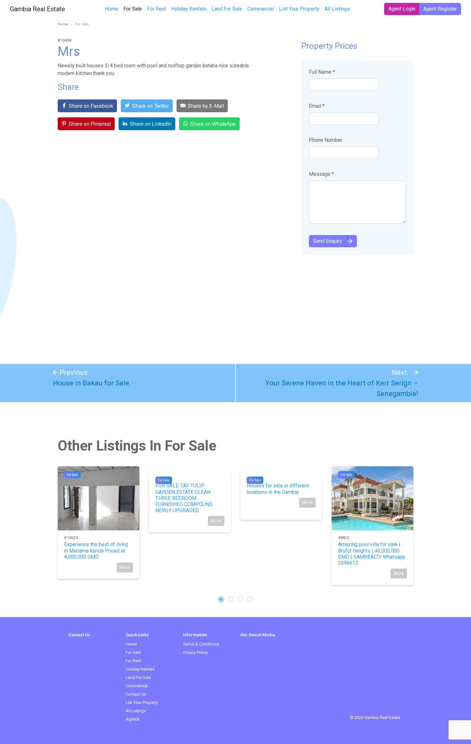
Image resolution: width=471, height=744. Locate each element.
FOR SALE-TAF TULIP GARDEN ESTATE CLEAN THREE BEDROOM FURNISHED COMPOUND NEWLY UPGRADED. (184, 498)
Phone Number (325, 140)
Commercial (260, 9)
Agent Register (440, 9)
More (125, 567)
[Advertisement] (235, 306)
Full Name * (322, 72)
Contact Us (136, 694)
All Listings (337, 9)
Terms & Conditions (201, 644)
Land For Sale (226, 9)
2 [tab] (230, 599)
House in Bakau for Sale (91, 383)
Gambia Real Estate (37, 9)
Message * (321, 174)
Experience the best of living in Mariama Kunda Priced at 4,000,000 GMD (96, 550)
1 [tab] (221, 599)
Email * (317, 106)
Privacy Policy (195, 652)
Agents (132, 719)
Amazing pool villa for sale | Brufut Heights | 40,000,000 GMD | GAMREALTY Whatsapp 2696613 (371, 553)
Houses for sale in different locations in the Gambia (278, 489)
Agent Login (401, 9)
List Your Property (299, 9)
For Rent (156, 9)
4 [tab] (250, 599)
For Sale (134, 8)
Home (111, 9)
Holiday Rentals (188, 9)
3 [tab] (240, 599)
